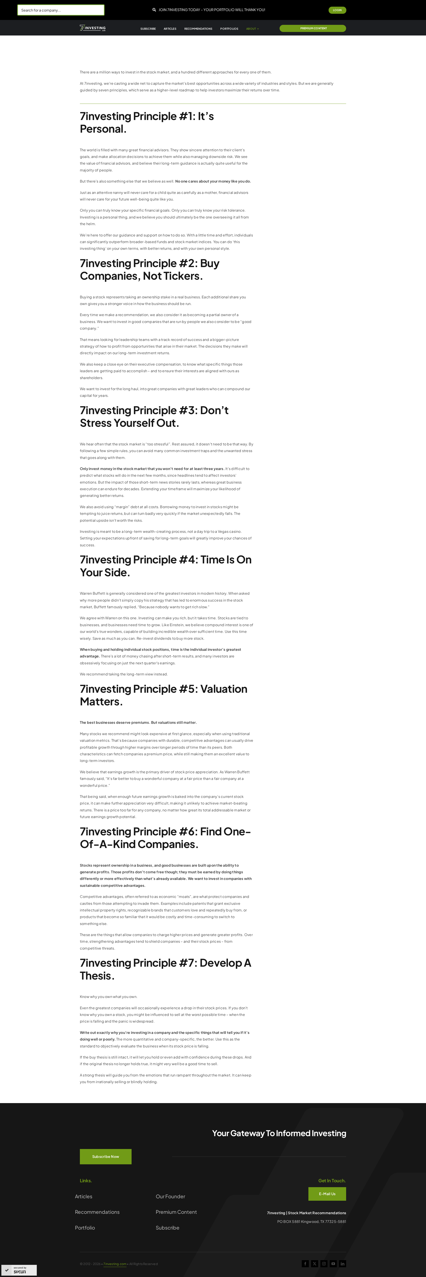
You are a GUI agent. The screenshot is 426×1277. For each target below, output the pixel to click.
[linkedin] (342, 1263)
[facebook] (305, 1263)
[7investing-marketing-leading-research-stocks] (92, 26)
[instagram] (323, 1263)
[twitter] (314, 1263)
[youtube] (333, 1263)
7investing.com (114, 1264)
